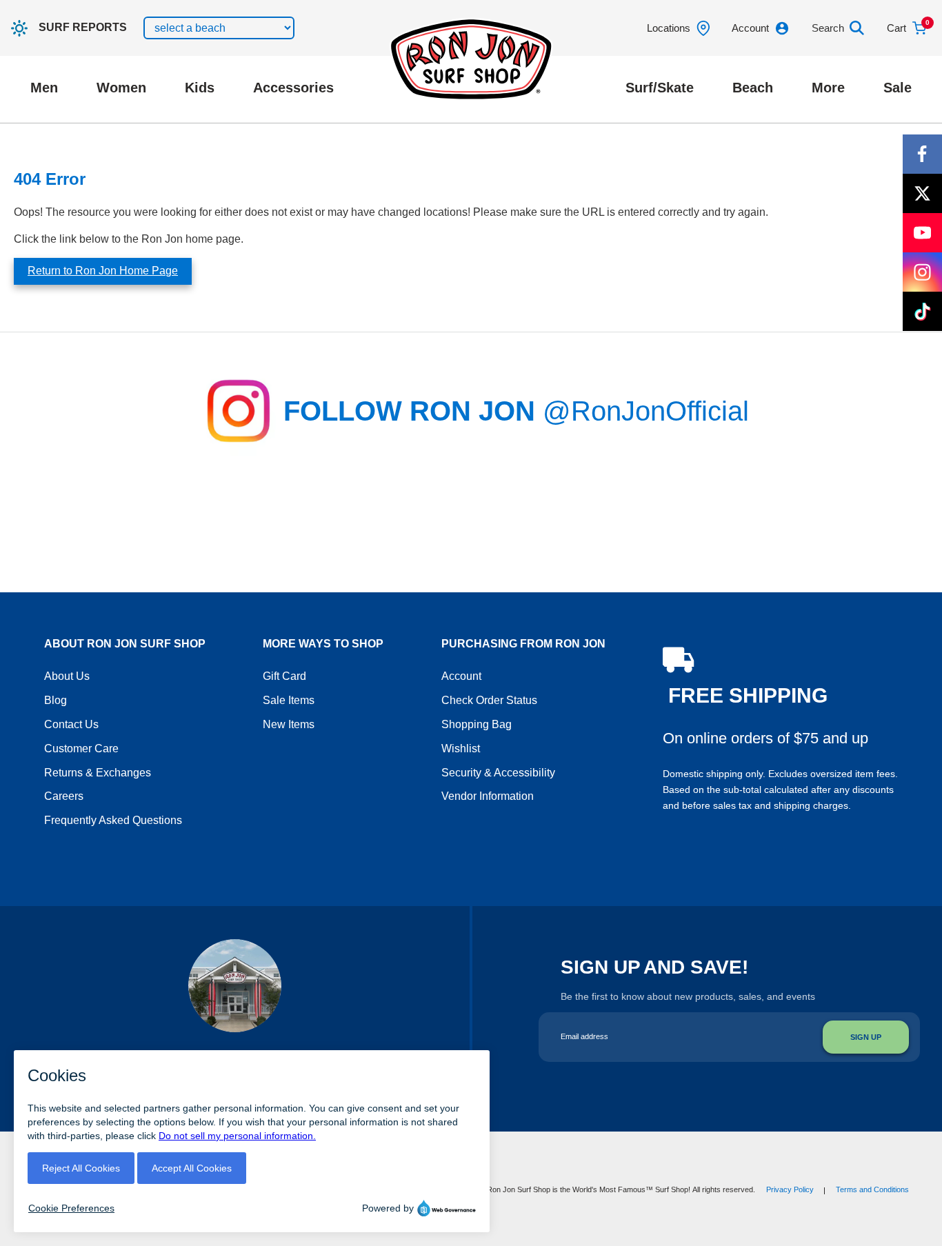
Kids (199, 87)
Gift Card (284, 676)
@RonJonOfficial (646, 411)
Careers (63, 796)
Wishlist (460, 748)
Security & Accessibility (498, 772)
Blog (55, 700)
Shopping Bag (476, 724)
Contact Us (71, 724)
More (828, 87)
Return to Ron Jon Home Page (103, 271)
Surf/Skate (659, 87)
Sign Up (865, 1037)
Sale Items (288, 700)
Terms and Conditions (872, 1189)
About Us (67, 676)
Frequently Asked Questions (113, 820)
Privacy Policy (790, 1189)
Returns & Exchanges (97, 772)
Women (121, 87)
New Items (288, 724)
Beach (752, 87)
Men (44, 87)
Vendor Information (487, 796)
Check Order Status (489, 700)
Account (461, 676)
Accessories (293, 87)
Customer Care (81, 748)
